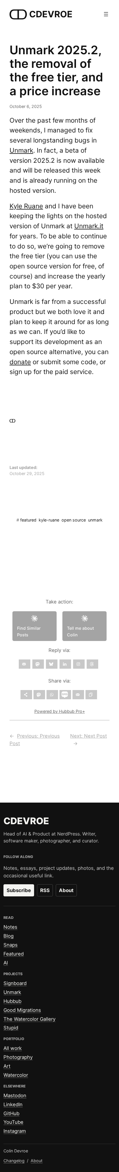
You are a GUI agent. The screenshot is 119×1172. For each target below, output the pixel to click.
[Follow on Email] (24, 664)
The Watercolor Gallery (29, 1019)
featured (28, 519)
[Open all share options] (26, 694)
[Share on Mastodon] (39, 694)
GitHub (11, 1113)
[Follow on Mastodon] (38, 664)
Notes (10, 927)
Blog (8, 936)
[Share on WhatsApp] (52, 694)
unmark (95, 519)
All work (12, 1048)
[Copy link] (91, 694)
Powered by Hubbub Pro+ (59, 711)
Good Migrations (22, 1010)
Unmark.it (88, 226)
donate (20, 362)
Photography (18, 1057)
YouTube (13, 1122)
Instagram (14, 1131)
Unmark (21, 150)
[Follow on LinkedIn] (65, 664)
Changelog (14, 1160)
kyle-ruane (49, 519)
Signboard (15, 983)
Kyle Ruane (26, 206)
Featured (13, 954)
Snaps (10, 945)
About (66, 890)
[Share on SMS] (65, 694)
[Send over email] (78, 694)
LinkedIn (13, 1104)
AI (5, 963)
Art (6, 1066)
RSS (45, 890)
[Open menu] (106, 14)
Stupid (10, 1028)
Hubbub (12, 1001)
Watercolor (15, 1075)
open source (74, 519)
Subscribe (19, 890)
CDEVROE (50, 14)
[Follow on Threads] (92, 664)
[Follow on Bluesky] (51, 664)
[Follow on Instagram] (79, 664)
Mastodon (14, 1095)
